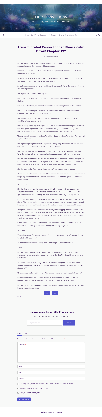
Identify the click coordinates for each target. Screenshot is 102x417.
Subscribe (69, 323)
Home (27, 35)
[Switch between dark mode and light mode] (96, 35)
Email (20, 373)
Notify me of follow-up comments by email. (34, 388)
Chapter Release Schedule (68, 35)
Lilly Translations (51, 17)
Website (21, 379)
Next (55, 293)
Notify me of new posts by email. (30, 393)
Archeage (52, 35)
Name (21, 367)
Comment (22, 344)
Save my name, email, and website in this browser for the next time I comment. (47, 384)
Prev (47, 293)
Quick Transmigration (38, 35)
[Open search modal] (99, 35)
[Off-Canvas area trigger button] (3, 35)
